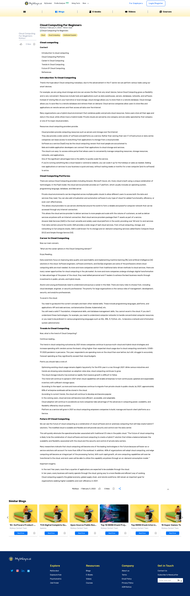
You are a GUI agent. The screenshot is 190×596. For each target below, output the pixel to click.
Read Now (20, 533)
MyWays (22, 38)
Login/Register (156, 3)
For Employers (136, 3)
